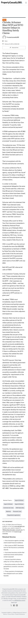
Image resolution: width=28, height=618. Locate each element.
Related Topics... (8, 500)
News (4, 20)
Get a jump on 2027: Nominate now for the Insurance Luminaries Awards (14, 548)
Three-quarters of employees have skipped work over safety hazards (13, 573)
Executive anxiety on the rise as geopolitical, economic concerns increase (14, 566)
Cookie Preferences (20, 614)
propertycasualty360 (13, 37)
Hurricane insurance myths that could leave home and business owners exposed (14, 555)
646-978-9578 (12, 596)
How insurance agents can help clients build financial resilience (14, 541)
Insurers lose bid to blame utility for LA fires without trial (13, 560)
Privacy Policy (11, 614)
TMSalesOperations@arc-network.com (12, 530)
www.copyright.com (19, 526)
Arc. (11, 612)
